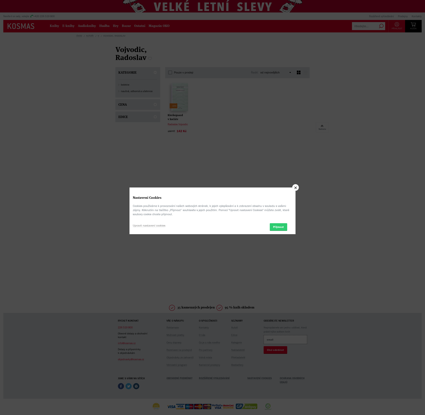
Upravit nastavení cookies (149, 225)
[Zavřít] (295, 187)
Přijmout (278, 227)
